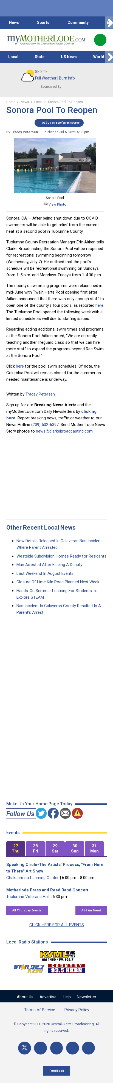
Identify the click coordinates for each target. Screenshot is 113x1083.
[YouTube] (56, 1048)
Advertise (47, 996)
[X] (24, 1048)
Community (78, 22)
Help (67, 996)
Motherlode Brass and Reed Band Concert (47, 890)
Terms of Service (39, 1009)
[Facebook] (40, 1048)
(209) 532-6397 (45, 424)
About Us (25, 996)
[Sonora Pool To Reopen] (55, 191)
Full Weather (45, 78)
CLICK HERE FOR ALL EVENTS (56, 924)
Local (13, 57)
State (39, 57)
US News (69, 57)
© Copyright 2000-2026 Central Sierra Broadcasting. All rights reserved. (56, 1027)
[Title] (88, 1048)
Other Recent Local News (41, 527)
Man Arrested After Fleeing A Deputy (49, 564)
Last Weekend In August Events (45, 573)
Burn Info (67, 78)
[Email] (72, 1048)
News (14, 22)
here (20, 366)
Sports (43, 22)
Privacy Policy (76, 1009)
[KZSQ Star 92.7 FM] (27, 967)
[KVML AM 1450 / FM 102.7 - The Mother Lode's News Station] (57, 954)
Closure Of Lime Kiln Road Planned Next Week (57, 581)
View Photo (57, 204)
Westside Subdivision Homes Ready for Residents (61, 556)
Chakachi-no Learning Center (32, 877)
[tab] (16, 848)
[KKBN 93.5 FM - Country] (66, 967)
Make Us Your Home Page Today (39, 803)
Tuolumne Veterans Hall (27, 896)
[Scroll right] (109, 22)
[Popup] (100, 40)
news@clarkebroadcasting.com (64, 431)
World (98, 57)
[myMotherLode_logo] (46, 39)
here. (99, 305)
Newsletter (86, 996)
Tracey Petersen (40, 394)
